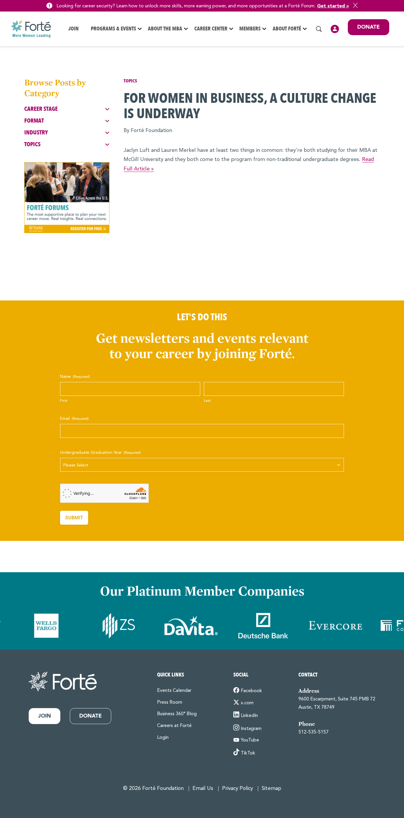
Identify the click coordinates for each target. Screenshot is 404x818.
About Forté (287, 28)
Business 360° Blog (177, 714)
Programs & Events (113, 28)
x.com (247, 703)
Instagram (251, 728)
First (63, 401)
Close (355, 5)
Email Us (203, 788)
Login (335, 29)
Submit (74, 518)
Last (207, 401)
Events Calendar (174, 690)
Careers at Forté (174, 725)
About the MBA (165, 28)
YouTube (250, 740)
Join (73, 28)
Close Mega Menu (388, 67)
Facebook (251, 691)
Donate (368, 27)
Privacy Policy (237, 788)
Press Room (169, 702)
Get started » (333, 6)
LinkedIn (249, 715)
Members (250, 28)
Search (319, 29)
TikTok (248, 753)
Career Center (210, 28)
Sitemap (271, 788)
